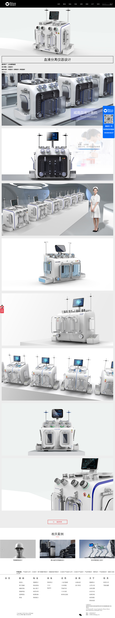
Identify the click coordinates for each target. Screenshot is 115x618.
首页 (59, 4)
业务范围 (92, 588)
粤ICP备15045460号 (26, 614)
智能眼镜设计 (17, 560)
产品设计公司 (27, 572)
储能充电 (21, 588)
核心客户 (36, 588)
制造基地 (36, 585)
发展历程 (92, 594)
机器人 (21, 582)
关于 (92, 4)
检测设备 (36, 594)
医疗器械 (21, 585)
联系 (98, 4)
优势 (81, 4)
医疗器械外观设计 (43, 572)
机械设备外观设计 (54, 572)
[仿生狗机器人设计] (97, 549)
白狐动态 (78, 582)
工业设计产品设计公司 (66, 572)
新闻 (87, 4)
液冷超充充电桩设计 (57, 560)
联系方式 (106, 582)
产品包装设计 (103, 572)
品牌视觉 (21, 594)
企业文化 (92, 591)
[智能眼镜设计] (18, 549)
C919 (48, 585)
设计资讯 (78, 585)
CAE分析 (64, 591)
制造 (70, 4)
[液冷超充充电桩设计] (57, 549)
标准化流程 (64, 594)
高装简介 (50, 582)
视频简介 (36, 582)
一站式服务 (64, 582)
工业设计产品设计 (79, 572)
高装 (75, 4)
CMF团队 (64, 585)
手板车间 (64, 588)
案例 (64, 4)
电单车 (49, 588)
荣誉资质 (92, 600)
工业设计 (34, 572)
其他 (20, 597)
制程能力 (36, 597)
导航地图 (106, 585)
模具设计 (95, 572)
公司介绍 (92, 585)
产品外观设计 (88, 572)
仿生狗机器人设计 (97, 560)
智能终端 (21, 591)
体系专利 (36, 591)
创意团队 (92, 597)
